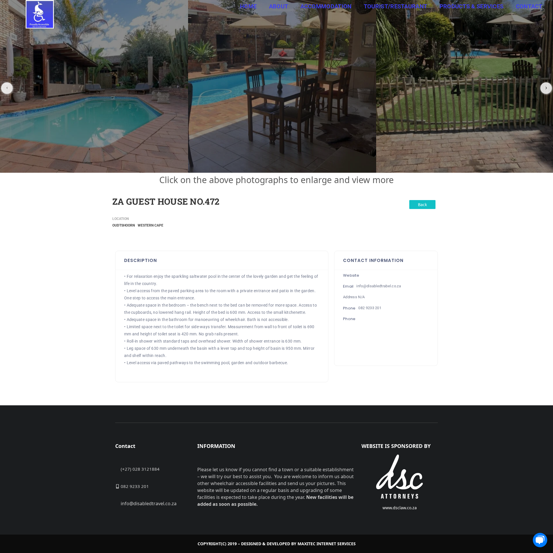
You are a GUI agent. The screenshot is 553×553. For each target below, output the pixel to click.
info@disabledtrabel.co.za (378, 286)
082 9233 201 (369, 308)
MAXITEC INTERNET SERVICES (327, 543)
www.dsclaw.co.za (399, 507)
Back (422, 204)
